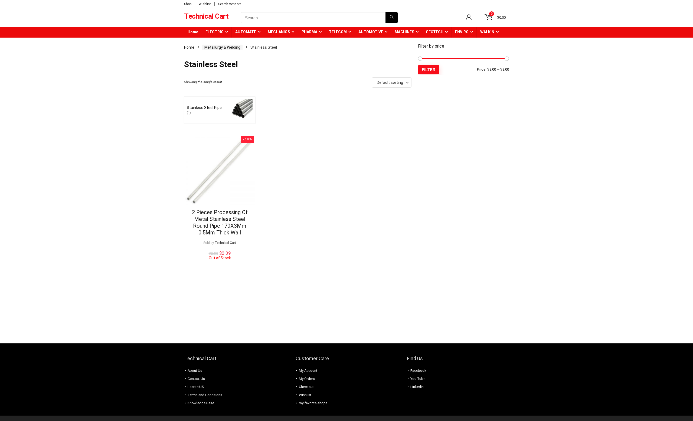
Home (193, 32)
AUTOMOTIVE (370, 32)
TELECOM (338, 32)
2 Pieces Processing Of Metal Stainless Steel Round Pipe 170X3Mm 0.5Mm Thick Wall (220, 222)
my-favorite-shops (313, 403)
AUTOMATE (245, 32)
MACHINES (404, 32)
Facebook (418, 371)
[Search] (391, 17)
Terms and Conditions (205, 395)
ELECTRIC (214, 32)
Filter (429, 69)
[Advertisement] (463, 122)
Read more (219, 265)
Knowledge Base (201, 403)
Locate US (196, 387)
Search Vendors (229, 4)
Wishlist (205, 4)
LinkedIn (417, 387)
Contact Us (196, 379)
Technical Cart (225, 243)
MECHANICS (279, 32)
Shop (187, 4)
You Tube (417, 379)
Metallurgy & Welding (222, 47)
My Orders (307, 379)
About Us (195, 371)
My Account (308, 371)
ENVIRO (462, 32)
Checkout (306, 387)
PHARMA (309, 32)
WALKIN (487, 32)
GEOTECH (434, 32)
